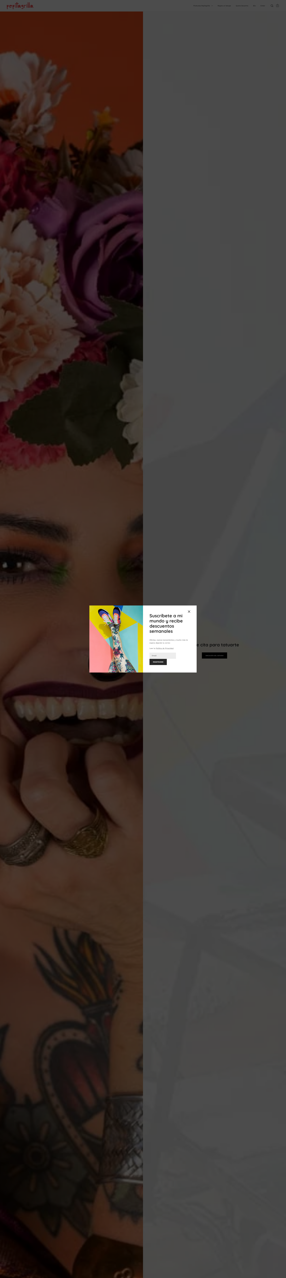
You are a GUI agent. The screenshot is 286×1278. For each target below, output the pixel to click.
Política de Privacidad (164, 648)
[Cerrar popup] (189, 612)
